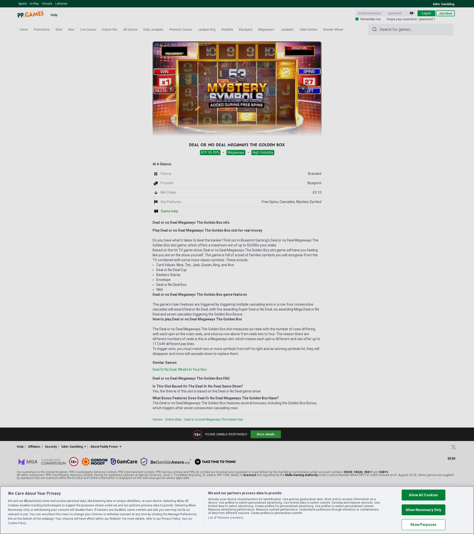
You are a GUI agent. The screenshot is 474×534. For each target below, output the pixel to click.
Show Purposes (423, 525)
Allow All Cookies (423, 495)
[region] (237, 510)
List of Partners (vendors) (225, 517)
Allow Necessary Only (423, 510)
